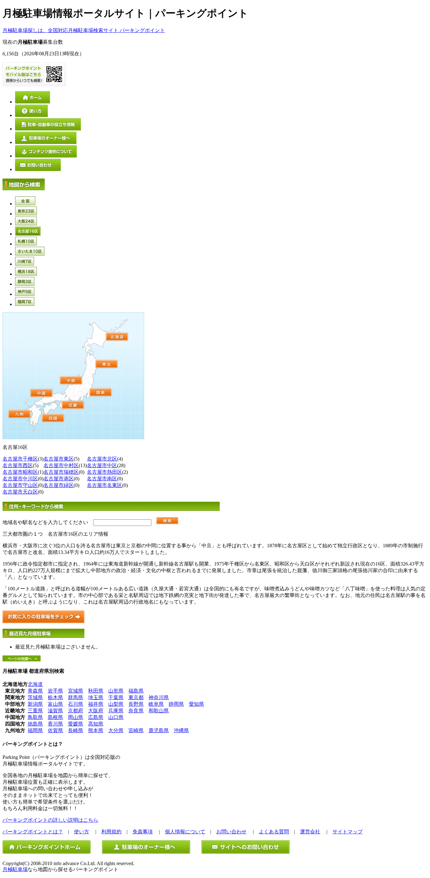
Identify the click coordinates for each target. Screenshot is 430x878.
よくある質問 (274, 831)
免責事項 (143, 831)
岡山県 (75, 717)
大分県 (115, 730)
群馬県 (75, 697)
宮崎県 (136, 730)
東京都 (136, 697)
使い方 (81, 831)
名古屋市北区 (102, 458)
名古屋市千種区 (20, 458)
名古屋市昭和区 (20, 472)
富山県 (55, 704)
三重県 (35, 710)
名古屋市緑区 (58, 485)
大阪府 (95, 710)
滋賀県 (55, 710)
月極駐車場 (15, 869)
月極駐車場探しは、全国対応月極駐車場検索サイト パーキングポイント (84, 30)
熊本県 (95, 730)
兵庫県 (115, 710)
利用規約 (111, 831)
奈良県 (136, 710)
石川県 (75, 704)
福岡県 (35, 730)
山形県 (115, 690)
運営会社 (310, 831)
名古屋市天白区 (20, 491)
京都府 (75, 710)
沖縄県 (181, 730)
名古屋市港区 (58, 478)
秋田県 (95, 690)
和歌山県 (159, 710)
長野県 (136, 704)
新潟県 (35, 704)
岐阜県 (156, 704)
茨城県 (35, 697)
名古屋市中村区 (61, 465)
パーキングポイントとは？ (33, 831)
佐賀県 (55, 730)
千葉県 (115, 697)
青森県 (35, 690)
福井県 (95, 704)
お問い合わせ (231, 831)
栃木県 (55, 697)
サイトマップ (347, 831)
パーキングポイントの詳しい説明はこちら (50, 820)
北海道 (35, 684)
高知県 (95, 723)
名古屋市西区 (18, 465)
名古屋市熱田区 (104, 472)
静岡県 (176, 704)
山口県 (115, 717)
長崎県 (75, 730)
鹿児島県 (159, 730)
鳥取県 (35, 717)
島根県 (55, 717)
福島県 (136, 690)
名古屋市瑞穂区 (61, 472)
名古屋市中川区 (20, 478)
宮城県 (75, 690)
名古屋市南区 (102, 478)
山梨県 (115, 704)
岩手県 (55, 690)
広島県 (95, 717)
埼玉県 (95, 697)
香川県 (55, 723)
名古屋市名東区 (104, 485)
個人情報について (185, 831)
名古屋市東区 (58, 458)
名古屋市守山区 (20, 485)
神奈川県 (159, 697)
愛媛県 (75, 723)
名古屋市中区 (102, 465)
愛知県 (196, 704)
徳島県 (35, 723)
